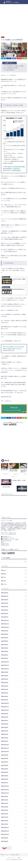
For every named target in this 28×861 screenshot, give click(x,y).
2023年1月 (14, 741)
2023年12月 (14, 703)
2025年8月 (14, 634)
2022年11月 (14, 748)
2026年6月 (14, 599)
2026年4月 (14, 606)
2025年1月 (14, 658)
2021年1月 (14, 824)
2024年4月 (14, 689)
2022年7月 (14, 762)
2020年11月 (14, 831)
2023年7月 (14, 720)
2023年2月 (14, 737)
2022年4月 (14, 772)
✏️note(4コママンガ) (6, 540)
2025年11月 (14, 623)
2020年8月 (14, 841)
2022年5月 (14, 768)
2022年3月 (14, 775)
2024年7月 (14, 679)
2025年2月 (14, 655)
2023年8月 (14, 717)
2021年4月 (14, 813)
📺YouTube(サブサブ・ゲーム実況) (9, 539)
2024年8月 (14, 675)
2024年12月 (14, 661)
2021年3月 (14, 817)
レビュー (14, 584)
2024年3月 (14, 692)
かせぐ (14, 570)
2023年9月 (14, 713)
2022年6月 (14, 765)
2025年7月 (14, 637)
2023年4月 (14, 730)
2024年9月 (14, 672)
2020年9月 (14, 837)
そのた (3, 37)
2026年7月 (14, 596)
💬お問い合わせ (5, 545)
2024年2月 (14, 696)
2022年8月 (14, 758)
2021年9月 (14, 796)
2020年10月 (14, 834)
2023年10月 (14, 710)
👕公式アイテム (5, 543)
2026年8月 (14, 592)
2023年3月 (14, 734)
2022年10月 (14, 751)
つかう (14, 577)
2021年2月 (14, 820)
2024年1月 (14, 699)
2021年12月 (14, 786)
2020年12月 (14, 827)
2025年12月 (14, 620)
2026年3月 (14, 610)
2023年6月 (14, 724)
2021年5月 (14, 810)
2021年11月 (14, 789)
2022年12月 (14, 744)
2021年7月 (14, 803)
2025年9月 (14, 630)
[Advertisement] (14, 19)
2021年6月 (14, 806)
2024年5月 (14, 686)
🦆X (2, 542)
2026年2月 (14, 613)
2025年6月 (14, 641)
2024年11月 (14, 665)
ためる (14, 573)
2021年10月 (14, 793)
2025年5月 (14, 644)
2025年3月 (14, 651)
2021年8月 (14, 799)
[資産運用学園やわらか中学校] (14, 2)
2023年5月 (14, 727)
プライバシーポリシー (11, 857)
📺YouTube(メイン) (6, 536)
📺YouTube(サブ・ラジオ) (7, 538)
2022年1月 (14, 782)
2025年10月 (14, 627)
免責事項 (18, 857)
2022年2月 (14, 779)
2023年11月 (14, 706)
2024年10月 (14, 668)
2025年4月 (14, 648)
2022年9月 (14, 755)
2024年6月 (14, 682)
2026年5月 (14, 603)
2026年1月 (14, 617)
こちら (13, 532)
